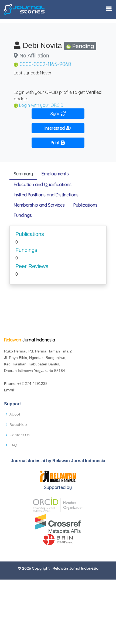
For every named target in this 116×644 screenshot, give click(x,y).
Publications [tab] (85, 205)
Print (56, 142)
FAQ (13, 445)
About (14, 414)
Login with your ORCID (41, 105)
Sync (55, 113)
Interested (55, 128)
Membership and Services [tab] (39, 205)
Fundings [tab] (23, 215)
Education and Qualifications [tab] (42, 184)
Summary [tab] (23, 173)
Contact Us (19, 435)
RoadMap (18, 424)
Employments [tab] (55, 173)
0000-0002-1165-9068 (45, 64)
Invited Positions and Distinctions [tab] (46, 194)
